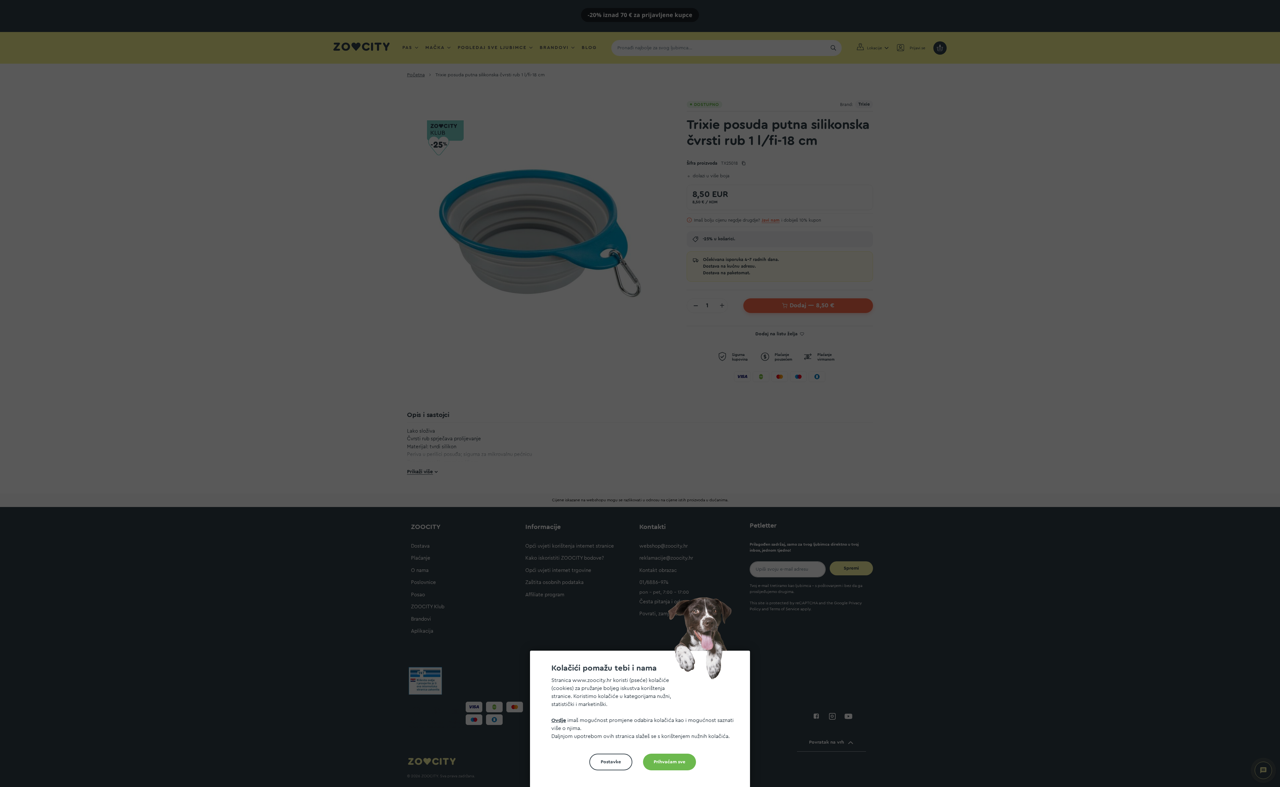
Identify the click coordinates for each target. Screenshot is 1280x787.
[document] (642, 721)
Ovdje (558, 720)
